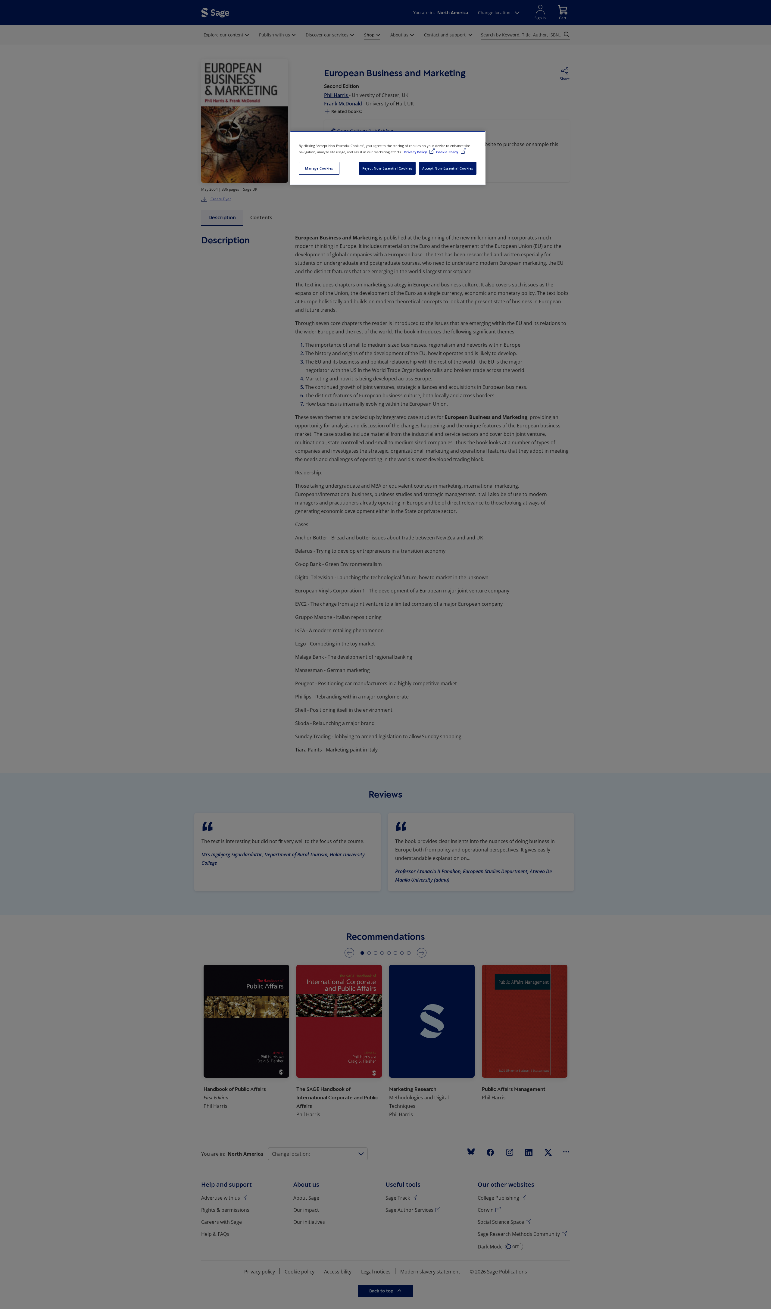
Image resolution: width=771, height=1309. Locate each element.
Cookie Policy (447, 152)
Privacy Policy (416, 152)
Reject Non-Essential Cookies (387, 168)
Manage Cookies (319, 168)
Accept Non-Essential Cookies (447, 168)
